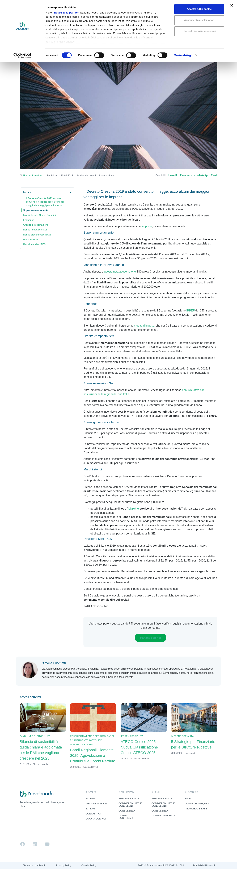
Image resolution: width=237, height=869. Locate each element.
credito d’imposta (144, 325)
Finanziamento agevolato (86, 740)
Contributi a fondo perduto (88, 736)
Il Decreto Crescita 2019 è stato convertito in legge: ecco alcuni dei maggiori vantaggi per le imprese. (45, 202)
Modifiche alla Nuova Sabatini (39, 215)
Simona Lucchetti (33, 175)
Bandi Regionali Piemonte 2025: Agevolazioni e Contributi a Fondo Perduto (92, 755)
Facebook (186, 175)
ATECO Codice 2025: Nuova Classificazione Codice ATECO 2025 (139, 747)
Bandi (23, 736)
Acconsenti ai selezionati (199, 20)
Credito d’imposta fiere (35, 224)
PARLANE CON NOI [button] (96, 606)
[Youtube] (47, 844)
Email (214, 175)
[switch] (99, 55)
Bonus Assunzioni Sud (35, 229)
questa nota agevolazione (120, 271)
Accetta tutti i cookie (199, 8)
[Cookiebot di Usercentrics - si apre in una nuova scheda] (22, 55)
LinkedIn (173, 175)
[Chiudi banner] (231, 5)
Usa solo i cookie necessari (199, 31)
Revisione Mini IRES (34, 244)
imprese (147, 226)
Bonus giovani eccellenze (37, 234)
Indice (27, 192)
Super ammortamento (36, 210)
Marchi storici (30, 239)
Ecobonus (28, 220)
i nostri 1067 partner (66, 12)
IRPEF (190, 310)
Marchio (133, 508)
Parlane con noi (150, 637)
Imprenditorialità (39, 736)
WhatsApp (203, 175)
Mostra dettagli (183, 55)
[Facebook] (22, 844)
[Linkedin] (35, 844)
